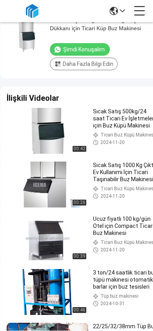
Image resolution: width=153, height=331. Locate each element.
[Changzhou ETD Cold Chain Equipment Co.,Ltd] (32, 11)
